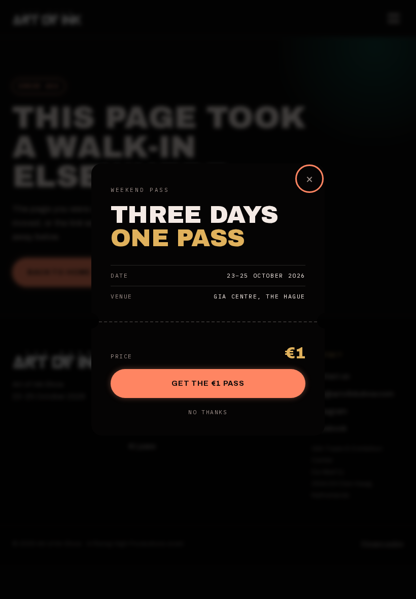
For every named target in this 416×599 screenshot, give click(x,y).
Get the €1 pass (208, 383)
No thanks (207, 412)
